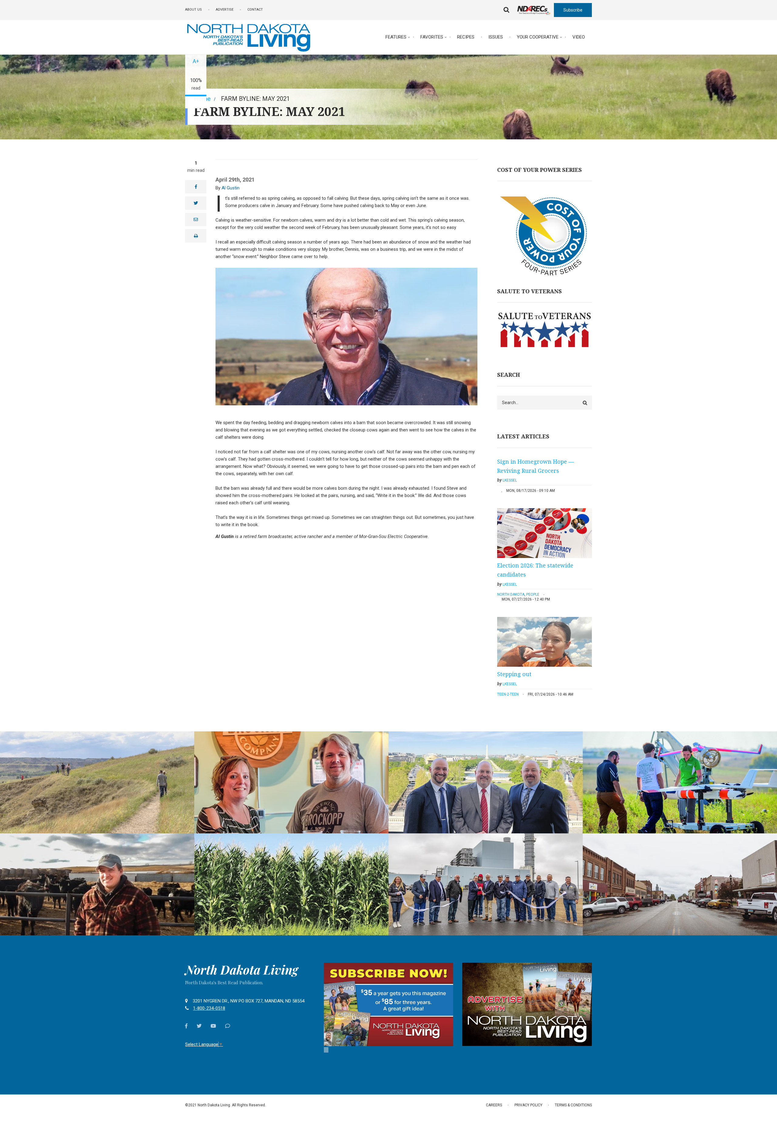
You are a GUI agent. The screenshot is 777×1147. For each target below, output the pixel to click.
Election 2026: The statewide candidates (535, 570)
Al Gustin (230, 188)
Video (578, 37)
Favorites (431, 37)
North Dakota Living (241, 970)
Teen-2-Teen (508, 694)
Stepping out (514, 674)
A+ (196, 61)
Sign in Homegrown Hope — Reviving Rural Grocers (535, 466)
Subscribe (572, 10)
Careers (494, 1105)
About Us (193, 10)
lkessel (510, 480)
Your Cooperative (537, 37)
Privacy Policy (528, 1105)
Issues (495, 37)
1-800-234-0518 (209, 1008)
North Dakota (510, 594)
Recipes (465, 37)
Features (395, 37)
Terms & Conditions (573, 1105)
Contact (255, 10)
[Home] (248, 36)
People (532, 594)
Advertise (224, 10)
